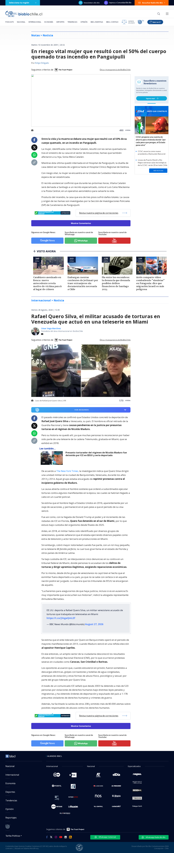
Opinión (83, 22)
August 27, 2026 (94, 624)
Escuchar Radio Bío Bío (152, 2)
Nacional (21, 22)
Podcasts (9, 22)
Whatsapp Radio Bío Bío (155, 837)
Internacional (35, 22)
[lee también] (52, 458)
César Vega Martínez (51, 328)
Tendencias (72, 22)
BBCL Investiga (97, 22)
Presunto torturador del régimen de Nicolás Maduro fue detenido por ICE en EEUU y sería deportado (96, 454)
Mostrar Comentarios (81, 223)
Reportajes (11, 817)
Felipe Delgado (42, 63)
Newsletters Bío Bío (92, 2)
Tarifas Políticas (13, 835)
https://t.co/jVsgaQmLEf (61, 618)
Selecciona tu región (19, 2)
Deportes (60, 22)
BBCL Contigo (112, 22)
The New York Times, (67, 471)
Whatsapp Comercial (107, 837)
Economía (48, 22)
